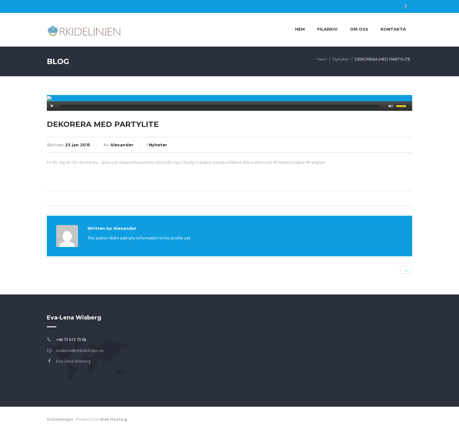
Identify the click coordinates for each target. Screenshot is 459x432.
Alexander (121, 144)
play (52, 106)
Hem (300, 29)
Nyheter (341, 59)
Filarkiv (327, 29)
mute (390, 106)
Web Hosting (113, 419)
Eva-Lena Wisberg (73, 361)
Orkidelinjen (60, 419)
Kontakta (393, 29)
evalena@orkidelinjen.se (80, 350)
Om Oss (359, 29)
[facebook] (405, 6)
